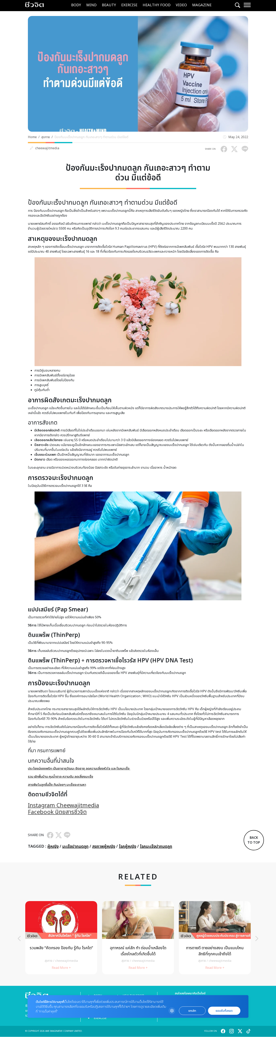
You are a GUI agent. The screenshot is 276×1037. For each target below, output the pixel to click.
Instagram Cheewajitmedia (63, 805)
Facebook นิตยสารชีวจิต (57, 812)
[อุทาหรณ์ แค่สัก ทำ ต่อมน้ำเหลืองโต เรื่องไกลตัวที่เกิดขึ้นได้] (138, 937)
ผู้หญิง (53, 846)
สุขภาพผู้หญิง (103, 846)
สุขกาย (45, 137)
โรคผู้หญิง (127, 846)
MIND (91, 5)
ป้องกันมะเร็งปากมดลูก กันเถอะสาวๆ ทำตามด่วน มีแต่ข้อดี (91, 137)
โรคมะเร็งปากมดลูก (156, 846)
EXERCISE (129, 5)
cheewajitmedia (47, 148)
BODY (76, 5)
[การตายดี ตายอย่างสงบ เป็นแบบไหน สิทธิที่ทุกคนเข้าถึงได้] (215, 937)
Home (32, 137)
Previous (19, 938)
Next (257, 938)
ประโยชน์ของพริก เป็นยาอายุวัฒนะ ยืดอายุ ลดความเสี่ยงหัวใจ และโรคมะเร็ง (79, 768)
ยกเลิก (192, 1011)
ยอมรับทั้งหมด (224, 1011)
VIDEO (181, 5)
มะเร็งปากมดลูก (75, 846)
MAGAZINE (202, 5)
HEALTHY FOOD (157, 5)
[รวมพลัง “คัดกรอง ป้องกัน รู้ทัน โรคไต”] (61, 937)
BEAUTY (109, 5)
